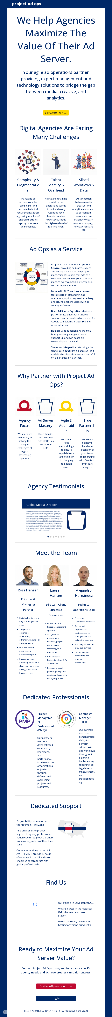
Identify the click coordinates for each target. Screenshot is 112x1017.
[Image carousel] (56, 518)
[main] (56, 39)
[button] (5, 1012)
